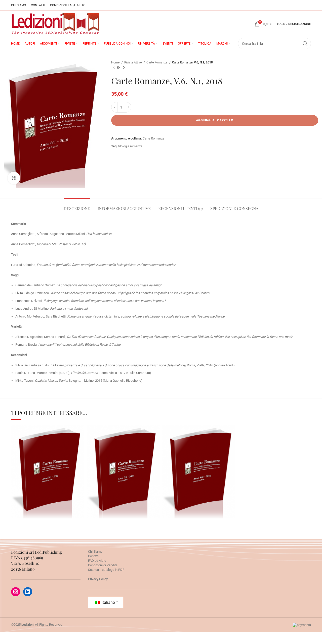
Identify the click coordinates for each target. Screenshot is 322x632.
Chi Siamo (95, 551)
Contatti (93, 556)
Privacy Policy (98, 579)
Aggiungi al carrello (214, 120)
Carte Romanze (157, 62)
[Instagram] (15, 591)
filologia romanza (130, 146)
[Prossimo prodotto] (123, 67)
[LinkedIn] (27, 591)
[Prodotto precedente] (113, 67)
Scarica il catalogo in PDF (106, 570)
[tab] (77, 206)
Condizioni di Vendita (102, 565)
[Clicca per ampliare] (14, 178)
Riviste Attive (133, 62)
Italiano (108, 602)
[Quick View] (25, 487)
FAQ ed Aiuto (97, 561)
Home (115, 62)
